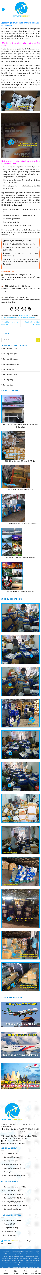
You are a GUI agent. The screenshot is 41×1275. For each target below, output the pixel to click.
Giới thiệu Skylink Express (13, 1220)
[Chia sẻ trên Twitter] (18, 309)
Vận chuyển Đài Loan (11, 1153)
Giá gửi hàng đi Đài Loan (12, 1164)
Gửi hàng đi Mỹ (8, 380)
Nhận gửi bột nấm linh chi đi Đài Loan (18, 286)
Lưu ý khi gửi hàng (9, 1235)
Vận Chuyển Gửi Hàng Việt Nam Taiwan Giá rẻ (21, 523)
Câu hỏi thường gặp (10, 1231)
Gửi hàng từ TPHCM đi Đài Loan (15, 1198)
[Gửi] (38, 340)
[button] (3, 9)
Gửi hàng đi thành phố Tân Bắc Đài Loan (20, 591)
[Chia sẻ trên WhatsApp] (11, 309)
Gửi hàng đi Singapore (10, 359)
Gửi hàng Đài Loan (23, 315)
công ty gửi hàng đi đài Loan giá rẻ (25, 49)
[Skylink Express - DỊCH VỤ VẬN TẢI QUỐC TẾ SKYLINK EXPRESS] (21, 9)
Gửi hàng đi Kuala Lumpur (13, 1209)
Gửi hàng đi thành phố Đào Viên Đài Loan (20, 557)
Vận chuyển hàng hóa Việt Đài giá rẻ (20, 489)
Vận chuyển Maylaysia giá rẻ (13, 1202)
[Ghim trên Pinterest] (25, 309)
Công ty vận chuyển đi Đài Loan (14, 1168)
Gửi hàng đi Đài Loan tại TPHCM (15, 1187)
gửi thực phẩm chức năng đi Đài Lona (12, 317)
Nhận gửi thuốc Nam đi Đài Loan (16, 297)
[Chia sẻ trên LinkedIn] (29, 309)
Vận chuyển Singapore (11, 1190)
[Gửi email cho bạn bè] (22, 309)
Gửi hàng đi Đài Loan (10, 348)
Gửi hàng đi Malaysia (10, 354)
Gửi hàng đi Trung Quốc (11, 364)
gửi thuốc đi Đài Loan (29, 317)
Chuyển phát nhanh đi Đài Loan (14, 1172)
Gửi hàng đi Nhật (8, 369)
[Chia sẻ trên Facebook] (15, 309)
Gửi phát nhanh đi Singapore (13, 1194)
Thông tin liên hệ (9, 1224)
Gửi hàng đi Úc (8, 385)
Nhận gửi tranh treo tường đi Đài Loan (18, 275)
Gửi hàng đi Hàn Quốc (10, 374)
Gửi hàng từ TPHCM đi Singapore (15, 1205)
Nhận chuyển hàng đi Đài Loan (14, 1175)
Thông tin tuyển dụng (11, 1228)
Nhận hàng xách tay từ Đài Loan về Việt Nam (20, 461)
